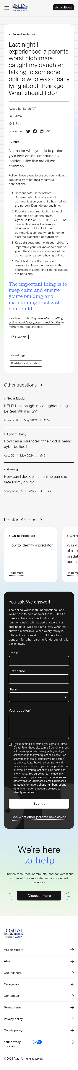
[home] (20, 7)
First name (17, 671)
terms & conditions (52, 747)
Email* (13, 653)
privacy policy (46, 751)
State (13, 689)
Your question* (20, 710)
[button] (7, 7)
